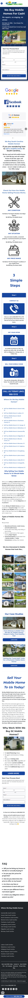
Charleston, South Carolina (8, 922)
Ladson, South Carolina (7, 944)
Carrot (24, 981)
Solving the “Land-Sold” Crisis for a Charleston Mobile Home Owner (14, 660)
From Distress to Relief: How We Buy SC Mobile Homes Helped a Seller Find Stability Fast (14, 633)
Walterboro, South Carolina (8, 947)
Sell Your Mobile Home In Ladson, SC (14, 413)
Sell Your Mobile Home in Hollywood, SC (14, 467)
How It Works (23, 964)
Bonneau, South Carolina (7, 931)
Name (4, 57)
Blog (14, 968)
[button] (2, 129)
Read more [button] (6, 134)
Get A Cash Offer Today (7, 964)
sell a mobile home (14, 149)
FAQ (3, 966)
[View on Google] (5, 124)
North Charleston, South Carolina (9, 917)
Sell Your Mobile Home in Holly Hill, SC (14, 460)
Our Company (9, 966)
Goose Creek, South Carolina (8, 915)
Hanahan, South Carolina (7, 954)
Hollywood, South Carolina (8, 949)
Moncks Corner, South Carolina (9, 920)
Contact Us (16, 964)
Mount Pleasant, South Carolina (9, 951)
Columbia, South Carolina (7, 956)
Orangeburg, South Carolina (8, 924)
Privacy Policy (22, 966)
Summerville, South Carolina (8, 913)
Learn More (14, 639)
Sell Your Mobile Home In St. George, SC (14, 425)
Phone (4, 64)
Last (15, 62)
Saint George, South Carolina (8, 926)
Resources (15, 966)
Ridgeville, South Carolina (7, 929)
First (3, 62)
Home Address (5, 69)
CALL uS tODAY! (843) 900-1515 (13, 393)
